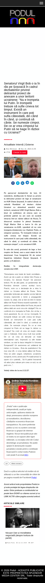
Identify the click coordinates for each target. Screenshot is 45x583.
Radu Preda (11, 542)
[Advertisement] (22, 51)
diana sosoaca (16, 463)
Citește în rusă (19, 152)
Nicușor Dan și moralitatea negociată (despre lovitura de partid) (19, 535)
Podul (33, 478)
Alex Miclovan (11, 149)
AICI (26, 455)
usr (7, 463)
